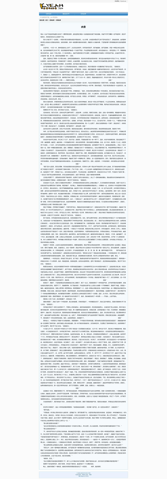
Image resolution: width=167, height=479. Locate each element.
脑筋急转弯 (66, 14)
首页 (46, 20)
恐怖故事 (83, 14)
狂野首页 (48, 14)
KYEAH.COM (86, 473)
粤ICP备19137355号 (84, 476)
